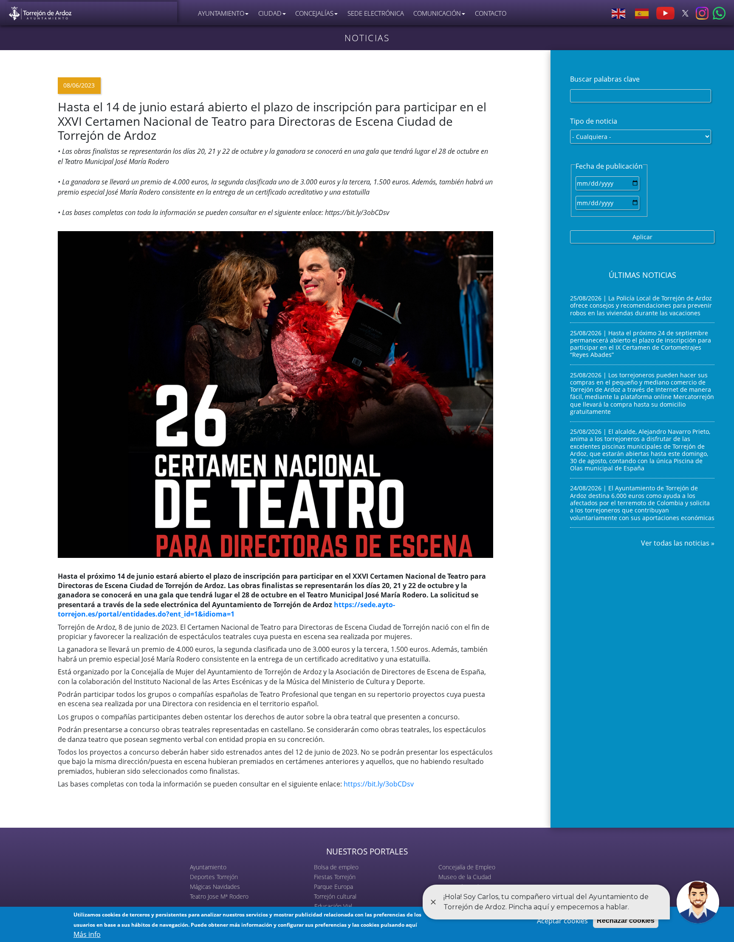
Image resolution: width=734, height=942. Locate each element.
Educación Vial (333, 906)
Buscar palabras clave (605, 79)
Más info (87, 934)
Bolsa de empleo (336, 867)
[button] (275, 393)
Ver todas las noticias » (677, 543)
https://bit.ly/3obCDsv (379, 784)
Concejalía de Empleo (466, 867)
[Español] (642, 13)
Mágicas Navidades (215, 887)
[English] (619, 13)
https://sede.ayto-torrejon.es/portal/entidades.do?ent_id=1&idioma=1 (226, 609)
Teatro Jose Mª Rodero (219, 896)
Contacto (490, 13)
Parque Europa (333, 887)
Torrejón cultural (335, 896)
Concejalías (314, 13)
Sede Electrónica (375, 13)
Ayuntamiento (208, 867)
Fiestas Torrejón (335, 877)
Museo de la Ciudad (464, 877)
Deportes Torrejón (214, 877)
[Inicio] (40, 11)
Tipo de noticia (593, 121)
